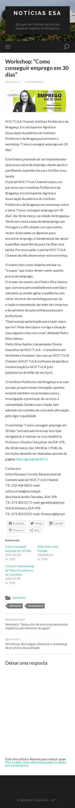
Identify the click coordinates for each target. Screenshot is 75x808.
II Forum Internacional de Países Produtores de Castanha (19, 570)
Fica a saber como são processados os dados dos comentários (35, 763)
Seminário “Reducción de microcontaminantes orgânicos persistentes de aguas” (36, 624)
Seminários (19, 597)
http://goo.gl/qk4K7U (32, 459)
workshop (35, 605)
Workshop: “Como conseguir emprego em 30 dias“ (37, 68)
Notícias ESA (37, 13)
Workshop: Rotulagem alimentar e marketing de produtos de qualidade (36, 644)
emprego (15, 605)
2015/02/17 (13, 82)
